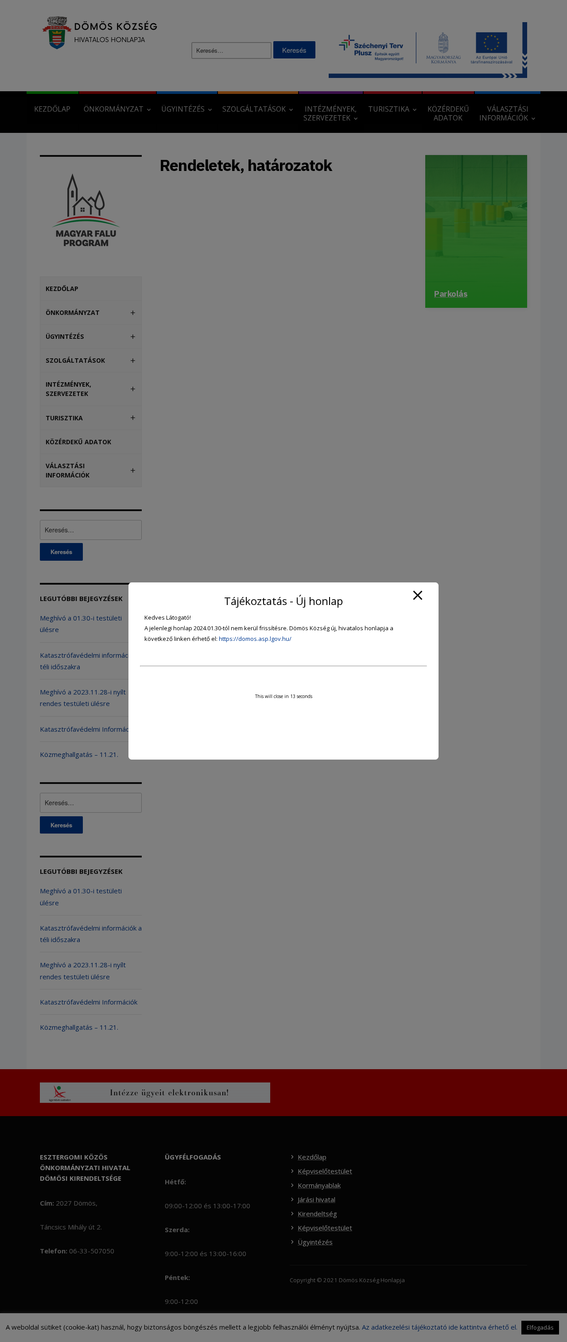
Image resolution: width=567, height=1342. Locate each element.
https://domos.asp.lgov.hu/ (255, 639)
